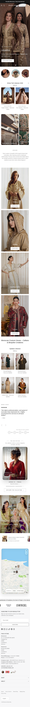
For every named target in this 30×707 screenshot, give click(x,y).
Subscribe (15, 624)
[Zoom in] (26, 550)
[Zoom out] (26, 553)
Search (2, 691)
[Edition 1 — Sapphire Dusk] (10, 486)
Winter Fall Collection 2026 (15, 83)
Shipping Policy (22, 691)
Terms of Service (8, 691)
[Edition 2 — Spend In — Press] (19, 486)
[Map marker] (16, 566)
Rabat (14, 590)
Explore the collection (15, 490)
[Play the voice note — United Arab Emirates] (9, 432)
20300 (2, 640)
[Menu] (1, 5)
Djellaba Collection (15, 348)
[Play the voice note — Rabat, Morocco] (20, 432)
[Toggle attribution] (27, 592)
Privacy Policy (3, 693)
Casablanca (8, 590)
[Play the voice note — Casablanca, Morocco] (14, 432)
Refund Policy (15, 691)
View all (15, 85)
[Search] (4, 5)
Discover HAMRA (7, 60)
